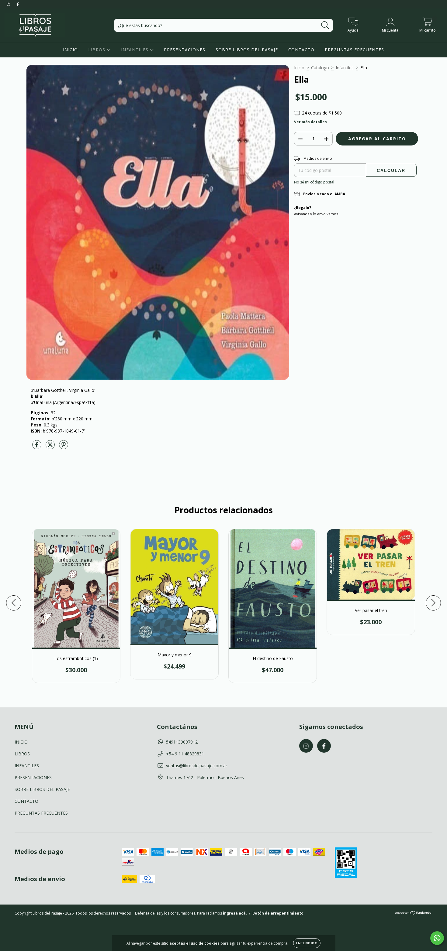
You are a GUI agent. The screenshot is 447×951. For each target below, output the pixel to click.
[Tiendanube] (413, 913)
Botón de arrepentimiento (277, 913)
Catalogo (320, 67)
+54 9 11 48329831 (185, 754)
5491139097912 (182, 742)
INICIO (70, 50)
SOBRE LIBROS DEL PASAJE (247, 50)
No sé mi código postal (314, 182)
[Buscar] (325, 25)
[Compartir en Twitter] (51, 447)
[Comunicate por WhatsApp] (437, 938)
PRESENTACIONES (184, 50)
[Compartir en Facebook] (37, 447)
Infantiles (345, 67)
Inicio (299, 67)
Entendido (307, 943)
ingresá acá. (235, 913)
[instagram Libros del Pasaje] (9, 4)
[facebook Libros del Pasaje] (18, 4)
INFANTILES (135, 50)
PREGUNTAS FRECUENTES (354, 50)
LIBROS (97, 50)
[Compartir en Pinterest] (63, 447)
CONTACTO (301, 50)
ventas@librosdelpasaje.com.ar (196, 765)
